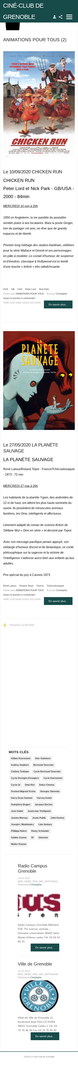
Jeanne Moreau (19, 818)
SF (32, 837)
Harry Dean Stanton (21, 798)
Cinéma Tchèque (20, 771)
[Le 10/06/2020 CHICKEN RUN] (39, 104)
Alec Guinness (43, 758)
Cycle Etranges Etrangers (25, 778)
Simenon (43, 837)
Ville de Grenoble (35, 963)
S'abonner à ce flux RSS (21, 625)
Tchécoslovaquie (55, 586)
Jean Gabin (17, 811)
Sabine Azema (19, 837)
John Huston (57, 818)
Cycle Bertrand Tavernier (47, 771)
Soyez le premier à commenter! (19, 298)
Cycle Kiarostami (53, 778)
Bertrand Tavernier (43, 765)
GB (12, 289)
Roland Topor (27, 586)
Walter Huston (18, 844)
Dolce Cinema (46, 785)
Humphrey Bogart (20, 804)
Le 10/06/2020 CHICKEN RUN (32, 171)
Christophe (61, 293)
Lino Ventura (45, 824)
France (40, 586)
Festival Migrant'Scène (23, 791)
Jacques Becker (44, 804)
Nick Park (44, 289)
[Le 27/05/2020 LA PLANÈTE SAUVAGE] (39, 380)
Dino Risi (30, 785)
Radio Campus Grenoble (32, 868)
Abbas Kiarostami (20, 758)
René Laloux (9, 586)
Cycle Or (15, 785)
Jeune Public (39, 818)
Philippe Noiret (19, 831)
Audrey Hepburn (20, 765)
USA (19, 289)
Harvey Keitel (44, 798)
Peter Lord (30, 289)
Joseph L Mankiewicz (22, 824)
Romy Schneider (40, 831)
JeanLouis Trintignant (39, 811)
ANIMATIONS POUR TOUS (30, 293)
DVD (5, 289)
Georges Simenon (49, 791)
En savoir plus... (58, 304)
